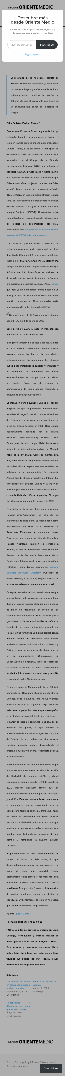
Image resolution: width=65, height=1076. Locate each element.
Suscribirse (47, 44)
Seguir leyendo (32, 54)
